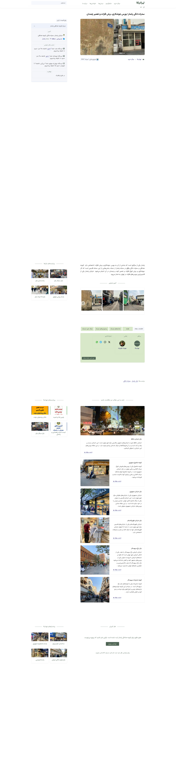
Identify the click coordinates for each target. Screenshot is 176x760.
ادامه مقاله (89, 452)
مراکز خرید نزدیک (87, 329)
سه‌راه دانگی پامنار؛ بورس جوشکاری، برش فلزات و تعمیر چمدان (116, 14)
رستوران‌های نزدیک (101, 329)
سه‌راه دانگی (127, 381)
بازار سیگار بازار (58, 281)
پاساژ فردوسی (40, 660)
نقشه (127, 329)
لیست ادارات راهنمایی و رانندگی (58, 433)
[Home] (140, 3)
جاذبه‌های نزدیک (115, 329)
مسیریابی (59, 39)
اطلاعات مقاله (139, 329)
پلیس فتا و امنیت (58, 417)
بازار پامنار (135, 381)
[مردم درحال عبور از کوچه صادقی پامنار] (112, 300)
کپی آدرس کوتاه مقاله (88, 358)
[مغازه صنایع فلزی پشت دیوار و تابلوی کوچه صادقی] (91, 300)
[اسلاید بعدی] (142, 303)
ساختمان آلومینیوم (58, 644)
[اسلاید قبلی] (83, 303)
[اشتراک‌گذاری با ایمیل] (105, 342)
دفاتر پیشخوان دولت (40, 417)
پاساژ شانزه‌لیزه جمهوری (40, 644)
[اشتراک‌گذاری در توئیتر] (109, 342)
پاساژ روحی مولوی (58, 297)
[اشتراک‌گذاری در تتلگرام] (101, 342)
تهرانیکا (139, 59)
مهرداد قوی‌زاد (122, 348)
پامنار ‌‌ (44, 39)
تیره (141, 7)
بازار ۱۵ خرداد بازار (40, 297)
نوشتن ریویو (112, 644)
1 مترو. (47, 56)
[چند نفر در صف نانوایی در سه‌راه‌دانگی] (133, 300)
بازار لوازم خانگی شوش (58, 660)
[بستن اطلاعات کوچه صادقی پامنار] (34, 26)
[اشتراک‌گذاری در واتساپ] (97, 342)
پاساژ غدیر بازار (39, 281)
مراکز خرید (131, 59)
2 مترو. (49, 49)
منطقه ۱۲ (53, 39)
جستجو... (62, 3)
